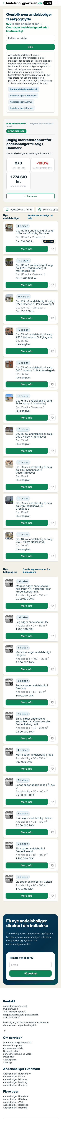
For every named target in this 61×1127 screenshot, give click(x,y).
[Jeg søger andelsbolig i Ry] (9, 623)
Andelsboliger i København (23, 95)
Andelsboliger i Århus (14, 1076)
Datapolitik (8, 1056)
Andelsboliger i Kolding (15, 1099)
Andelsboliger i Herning (15, 1107)
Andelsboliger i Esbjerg (15, 1085)
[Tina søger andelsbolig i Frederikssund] (9, 851)
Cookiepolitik (10, 1059)
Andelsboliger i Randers (15, 1096)
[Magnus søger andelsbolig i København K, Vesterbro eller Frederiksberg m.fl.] (9, 589)
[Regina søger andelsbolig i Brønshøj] (9, 688)
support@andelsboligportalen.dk (20, 1014)
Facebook (5, 1031)
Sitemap (7, 1062)
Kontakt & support (12, 1045)
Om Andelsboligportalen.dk (23, 89)
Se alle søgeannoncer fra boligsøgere (36, 570)
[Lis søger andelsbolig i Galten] (9, 882)
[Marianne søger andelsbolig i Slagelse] (9, 654)
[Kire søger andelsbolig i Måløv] (9, 819)
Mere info (27, 248)
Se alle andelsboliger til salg (40, 216)
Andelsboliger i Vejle (13, 1102)
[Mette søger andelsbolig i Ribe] (9, 755)
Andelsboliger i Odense (21, 108)
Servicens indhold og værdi (17, 1053)
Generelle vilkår (11, 1051)
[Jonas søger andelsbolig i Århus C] (9, 787)
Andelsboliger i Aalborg (15, 1082)
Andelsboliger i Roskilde (15, 1104)
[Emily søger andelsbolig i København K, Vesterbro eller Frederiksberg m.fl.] (9, 722)
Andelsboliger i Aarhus (21, 102)
